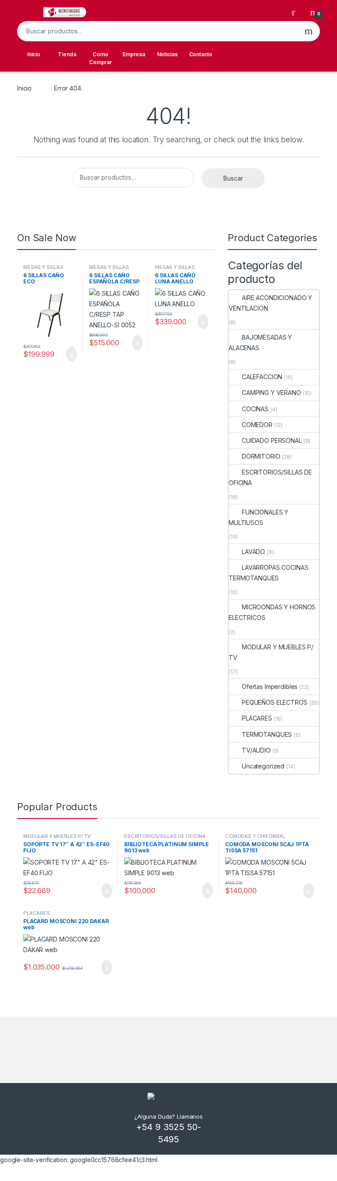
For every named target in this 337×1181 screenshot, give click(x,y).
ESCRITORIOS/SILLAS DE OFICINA (270, 477)
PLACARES (257, 718)
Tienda (67, 54)
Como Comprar (100, 58)
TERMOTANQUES (267, 734)
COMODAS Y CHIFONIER (254, 836)
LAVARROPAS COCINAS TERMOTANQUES (268, 573)
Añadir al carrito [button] (68, 354)
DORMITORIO (261, 456)
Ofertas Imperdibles (270, 686)
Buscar (309, 31)
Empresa (133, 54)
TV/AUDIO (256, 750)
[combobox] (157, 31)
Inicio (33, 54)
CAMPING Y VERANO (271, 392)
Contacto (200, 54)
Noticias (167, 54)
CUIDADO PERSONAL (272, 440)
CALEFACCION (262, 376)
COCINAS (255, 409)
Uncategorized (263, 766)
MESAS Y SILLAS (43, 267)
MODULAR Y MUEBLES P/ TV (271, 652)
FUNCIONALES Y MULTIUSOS (258, 517)
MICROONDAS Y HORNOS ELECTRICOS (272, 612)
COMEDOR (257, 424)
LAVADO (253, 551)
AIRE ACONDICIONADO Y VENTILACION (270, 303)
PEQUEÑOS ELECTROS (275, 702)
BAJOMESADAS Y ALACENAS (260, 342)
